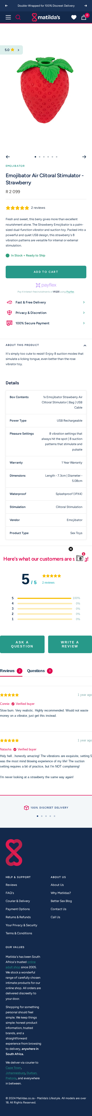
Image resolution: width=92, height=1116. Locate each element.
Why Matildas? (61, 893)
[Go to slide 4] (48, 157)
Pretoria (11, 1078)
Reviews (11, 885)
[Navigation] (8, 17)
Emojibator (15, 165)
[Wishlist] (73, 17)
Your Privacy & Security (21, 925)
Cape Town (13, 1068)
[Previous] (6, 6)
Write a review (70, 644)
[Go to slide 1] (35, 157)
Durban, (32, 1073)
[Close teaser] (70, 549)
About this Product (22, 345)
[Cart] (83, 17)
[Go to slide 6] (56, 157)
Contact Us (58, 909)
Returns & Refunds (18, 917)
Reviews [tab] (10, 671)
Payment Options (18, 909)
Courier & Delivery (18, 901)
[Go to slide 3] (44, 157)
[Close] (18, 50)
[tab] (40, 671)
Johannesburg (15, 1073)
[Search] (18, 17)
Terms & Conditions (19, 933)
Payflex (70, 291)
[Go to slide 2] (39, 157)
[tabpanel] (46, 732)
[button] (79, 558)
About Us (57, 885)
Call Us (55, 917)
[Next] (85, 6)
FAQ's (10, 893)
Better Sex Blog (61, 901)
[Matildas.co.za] (46, 17)
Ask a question (22, 644)
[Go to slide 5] (52, 157)
